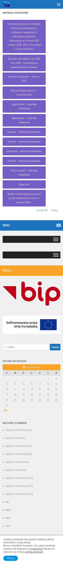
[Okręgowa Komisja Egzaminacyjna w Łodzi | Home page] (7, 4)
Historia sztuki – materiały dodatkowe (24, 172)
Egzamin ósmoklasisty (17, 462)
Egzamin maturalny (15, 438)
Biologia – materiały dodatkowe (24, 131)
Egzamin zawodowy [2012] (19, 478)
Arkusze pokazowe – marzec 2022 (24, 78)
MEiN (8, 510)
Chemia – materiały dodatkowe (24, 141)
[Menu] (58, 4)
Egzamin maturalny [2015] (18, 446)
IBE (7, 502)
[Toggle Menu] (56, 239)
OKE (8, 526)
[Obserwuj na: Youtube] (58, 225)
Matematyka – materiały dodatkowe (24, 120)
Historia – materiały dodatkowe (24, 161)
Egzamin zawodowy (16, 470)
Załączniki (24, 184)
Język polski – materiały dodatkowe (24, 106)
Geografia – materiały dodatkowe (24, 151)
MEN (8, 518)
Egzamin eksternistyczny (18, 430)
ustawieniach (36, 548)
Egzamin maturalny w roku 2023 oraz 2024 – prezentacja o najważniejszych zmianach (24, 63)
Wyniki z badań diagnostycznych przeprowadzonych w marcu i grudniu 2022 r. (24, 198)
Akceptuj (10, 558)
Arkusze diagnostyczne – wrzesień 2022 (24, 92)
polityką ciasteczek (34, 551)
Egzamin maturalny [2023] (18, 454)
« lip (5, 410)
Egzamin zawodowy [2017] (19, 486)
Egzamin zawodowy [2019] (19, 494)
